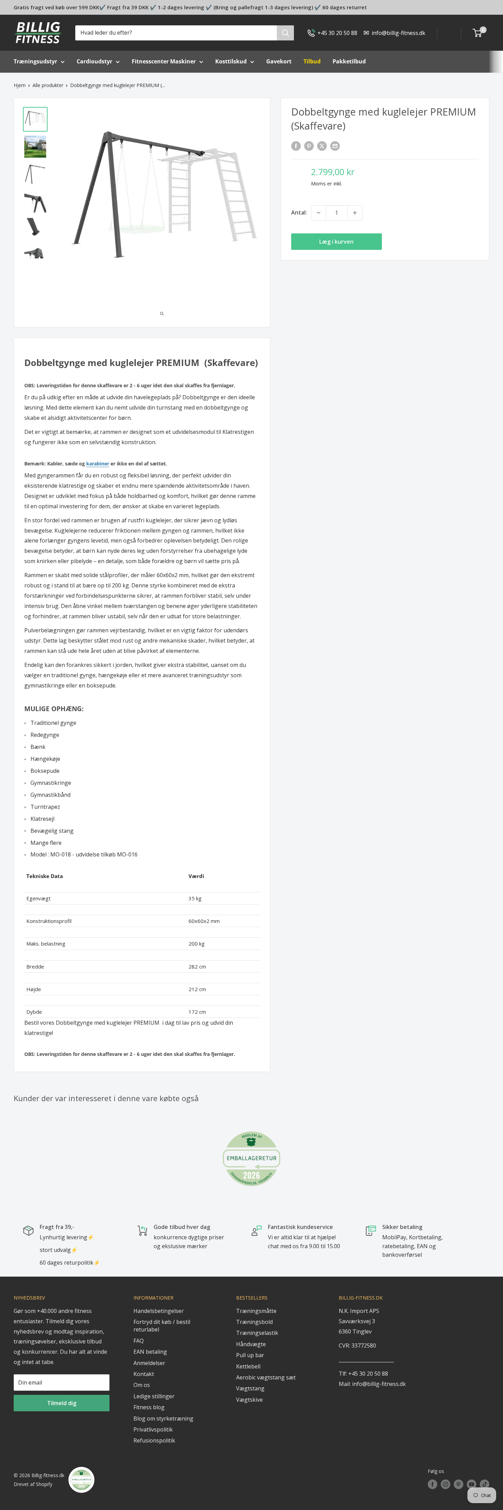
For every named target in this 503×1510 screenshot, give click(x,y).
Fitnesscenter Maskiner (164, 61)
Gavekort (279, 61)
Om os (141, 1385)
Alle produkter (48, 85)
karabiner (97, 463)
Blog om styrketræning (163, 1418)
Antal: (299, 212)
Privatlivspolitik (153, 1429)
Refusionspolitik (154, 1440)
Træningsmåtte (256, 1311)
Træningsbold (254, 1322)
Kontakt (143, 1374)
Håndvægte (251, 1344)
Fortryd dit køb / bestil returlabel (161, 1325)
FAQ (138, 1340)
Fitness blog (149, 1407)
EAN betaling (150, 1351)
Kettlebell (248, 1366)
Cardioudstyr (94, 61)
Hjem (20, 85)
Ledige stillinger (154, 1396)
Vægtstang (250, 1388)
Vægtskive (249, 1399)
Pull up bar (250, 1355)
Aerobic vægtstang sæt (266, 1377)
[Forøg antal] (355, 213)
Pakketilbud (349, 61)
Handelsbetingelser (158, 1311)
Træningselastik (257, 1333)
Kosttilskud (231, 61)
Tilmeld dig (61, 1403)
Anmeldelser (149, 1363)
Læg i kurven (336, 241)
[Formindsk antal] (318, 213)
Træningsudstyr (35, 61)
